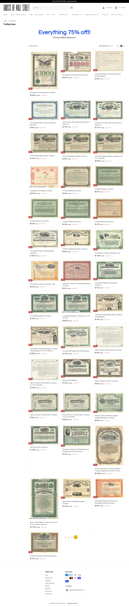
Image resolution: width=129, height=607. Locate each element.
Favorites (63, 14)
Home (5, 14)
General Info (49, 577)
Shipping (48, 580)
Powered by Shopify (72, 603)
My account (48, 593)
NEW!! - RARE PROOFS (18, 14)
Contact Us (48, 591)
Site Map (48, 588)
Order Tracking (49, 583)
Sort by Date (116, 14)
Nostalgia (76, 14)
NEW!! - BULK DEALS (36, 14)
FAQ (46, 575)
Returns (47, 586)
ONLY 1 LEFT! (51, 14)
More (104, 14)
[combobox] (53, 8)
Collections (12, 21)
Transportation (91, 14)
